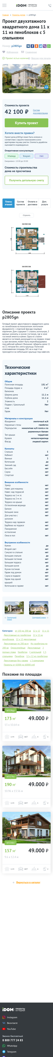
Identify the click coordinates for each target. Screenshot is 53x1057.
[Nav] (4, 5)
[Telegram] (40, 46)
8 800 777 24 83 (12, 1040)
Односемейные (18, 647)
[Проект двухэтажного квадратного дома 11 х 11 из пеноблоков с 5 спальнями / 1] (26, 78)
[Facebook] (32, 46)
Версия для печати (41, 58)
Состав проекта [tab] (20, 203)
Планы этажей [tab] (8, 203)
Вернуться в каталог (28, 882)
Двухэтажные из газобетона (17, 635)
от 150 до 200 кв (23, 630)
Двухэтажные (34, 647)
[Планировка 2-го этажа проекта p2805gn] (26, 283)
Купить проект (26, 122)
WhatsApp (12, 156)
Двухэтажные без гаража (16, 660)
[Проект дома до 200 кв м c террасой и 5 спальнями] (26, 761)
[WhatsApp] (49, 46)
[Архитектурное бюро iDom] (26, 5)
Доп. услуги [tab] (44, 203)
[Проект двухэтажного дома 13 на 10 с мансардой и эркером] (26, 695)
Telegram (26, 156)
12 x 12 (36, 630)
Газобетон (22, 652)
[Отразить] (26, 215)
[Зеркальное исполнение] (46, 87)
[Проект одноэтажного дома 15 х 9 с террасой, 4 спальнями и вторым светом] (38, 608)
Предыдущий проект (11, 619)
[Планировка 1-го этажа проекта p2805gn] (26, 240)
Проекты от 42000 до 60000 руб (19, 664)
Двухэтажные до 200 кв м (16, 643)
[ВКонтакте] (28, 46)
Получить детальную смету (26, 180)
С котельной (35, 652)
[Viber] (45, 46)
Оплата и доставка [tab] (32, 203)
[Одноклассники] (36, 46)
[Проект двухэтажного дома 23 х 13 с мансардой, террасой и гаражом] (14, 608)
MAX (41, 156)
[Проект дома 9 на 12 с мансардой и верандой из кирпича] (26, 827)
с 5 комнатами (37, 660)
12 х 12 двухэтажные (26, 639)
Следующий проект (39, 618)
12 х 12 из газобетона (37, 656)
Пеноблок (19, 656)
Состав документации (40, 112)
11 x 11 (45, 630)
